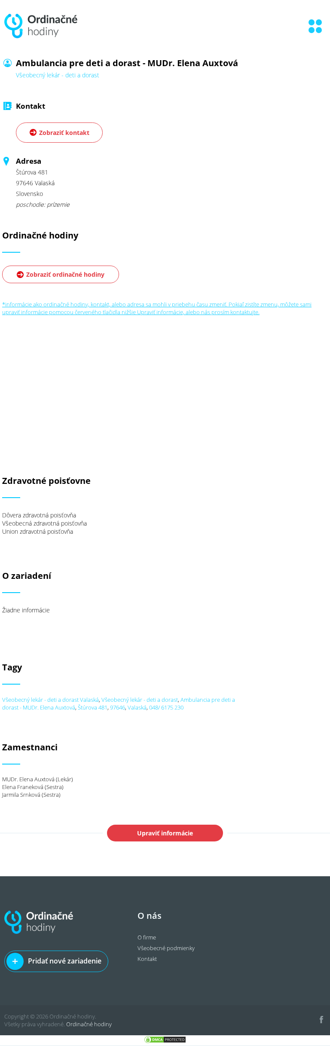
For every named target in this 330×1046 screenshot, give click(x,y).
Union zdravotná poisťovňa (37, 531)
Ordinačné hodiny (89, 1024)
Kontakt (147, 959)
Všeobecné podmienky (166, 948)
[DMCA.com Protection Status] (165, 1042)
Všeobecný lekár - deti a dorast (139, 699)
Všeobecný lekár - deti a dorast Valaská (50, 699)
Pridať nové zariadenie (64, 961)
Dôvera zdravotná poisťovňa (39, 515)
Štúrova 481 (92, 707)
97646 (117, 707)
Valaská (137, 707)
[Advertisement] (165, 376)
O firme (147, 937)
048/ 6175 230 (166, 707)
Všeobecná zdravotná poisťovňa (44, 523)
